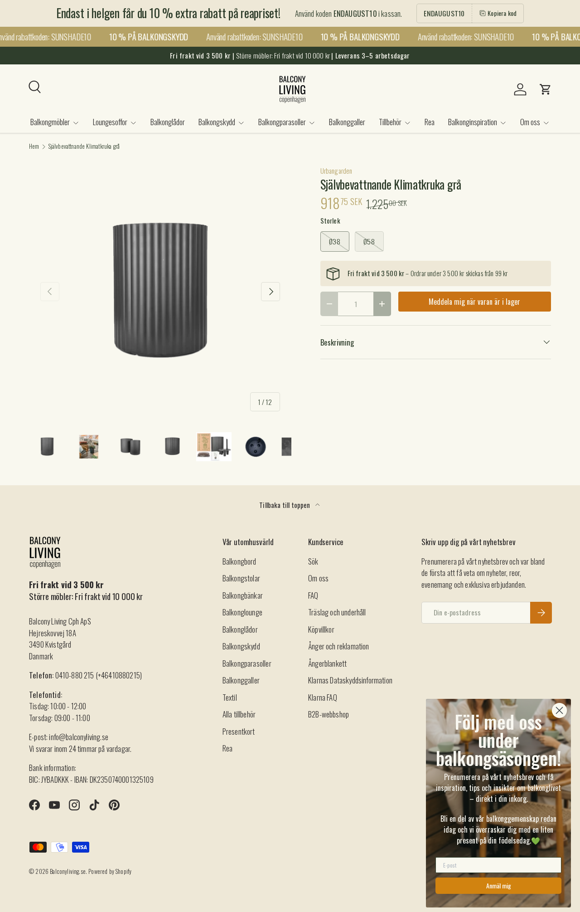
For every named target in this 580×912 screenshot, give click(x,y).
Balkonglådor (167, 121)
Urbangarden (336, 171)
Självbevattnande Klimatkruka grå (84, 147)
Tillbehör (390, 121)
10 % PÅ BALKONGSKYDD (145, 37)
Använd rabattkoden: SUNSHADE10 (251, 36)
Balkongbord (239, 561)
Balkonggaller (347, 121)
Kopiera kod (502, 13)
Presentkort (238, 731)
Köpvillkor (321, 629)
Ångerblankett (327, 663)
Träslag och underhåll (337, 612)
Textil (229, 697)
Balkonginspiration (472, 121)
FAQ (313, 595)
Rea (430, 121)
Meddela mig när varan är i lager (474, 301)
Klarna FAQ (322, 697)
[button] (546, 89)
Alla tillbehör (239, 714)
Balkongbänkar (242, 595)
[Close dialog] (559, 710)
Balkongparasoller (282, 121)
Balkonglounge (242, 612)
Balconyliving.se (68, 871)
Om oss (530, 121)
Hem (34, 147)
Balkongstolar (241, 578)
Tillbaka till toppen (285, 505)
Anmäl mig (498, 885)
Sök (313, 561)
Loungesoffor (110, 121)
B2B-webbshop (328, 714)
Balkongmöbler (50, 121)
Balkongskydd (216, 121)
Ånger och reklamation (338, 646)
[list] (160, 291)
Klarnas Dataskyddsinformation (350, 680)
